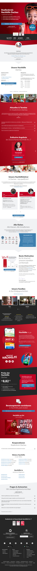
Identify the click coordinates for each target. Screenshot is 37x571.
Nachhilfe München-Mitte (5, 463)
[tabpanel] (6, 98)
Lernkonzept (30, 269)
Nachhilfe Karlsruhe (22, 477)
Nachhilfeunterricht (30, 267)
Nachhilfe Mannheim (4, 479)
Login (34, 562)
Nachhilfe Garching (22, 462)
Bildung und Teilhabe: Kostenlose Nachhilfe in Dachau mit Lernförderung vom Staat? (16, 505)
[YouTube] (15, 543)
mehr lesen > (18, 117)
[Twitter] (10, 543)
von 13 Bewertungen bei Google (15, 35)
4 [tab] (20, 103)
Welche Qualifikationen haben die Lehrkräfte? (10, 495)
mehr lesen (9, 207)
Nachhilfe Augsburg (22, 474)
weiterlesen (18, 320)
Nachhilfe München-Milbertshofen (6, 460)
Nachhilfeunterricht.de (24, 561)
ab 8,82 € (20, 38)
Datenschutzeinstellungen (11, 562)
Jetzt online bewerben (10, 537)
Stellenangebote (5, 553)
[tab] (2, 238)
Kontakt (30, 562)
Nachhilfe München (4, 474)
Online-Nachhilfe (29, 553)
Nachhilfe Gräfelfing (4, 465)
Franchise (4, 550)
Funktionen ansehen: (23, 341)
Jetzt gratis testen (18, 157)
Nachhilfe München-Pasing (23, 460)
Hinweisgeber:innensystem (20, 562)
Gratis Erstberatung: (18, 162)
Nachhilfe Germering (22, 463)
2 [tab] (17, 103)
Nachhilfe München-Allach (5, 459)
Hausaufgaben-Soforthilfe (31, 554)
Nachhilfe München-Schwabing (6, 462)
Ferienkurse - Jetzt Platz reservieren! (11, 23)
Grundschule (18, 231)
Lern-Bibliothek (29, 555)
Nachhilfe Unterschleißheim (23, 459)
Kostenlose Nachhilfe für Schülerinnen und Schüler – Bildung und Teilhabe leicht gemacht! (16, 123)
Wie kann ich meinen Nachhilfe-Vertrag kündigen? (11, 507)
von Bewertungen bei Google (7, 318)
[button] (6, 98)
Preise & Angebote (16, 550)
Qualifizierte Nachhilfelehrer (17, 553)
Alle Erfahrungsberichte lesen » (18, 293)
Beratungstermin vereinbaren (9, 83)
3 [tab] (19, 103)
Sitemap (27, 562)
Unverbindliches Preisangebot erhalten (28, 385)
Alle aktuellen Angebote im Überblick (6, 511)
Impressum (31, 561)
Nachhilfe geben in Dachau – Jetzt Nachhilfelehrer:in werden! (13, 128)
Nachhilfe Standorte (30, 550)
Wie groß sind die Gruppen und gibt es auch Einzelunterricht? (13, 498)
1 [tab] (16, 103)
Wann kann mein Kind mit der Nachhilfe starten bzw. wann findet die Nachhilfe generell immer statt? (16, 501)
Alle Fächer (14, 554)
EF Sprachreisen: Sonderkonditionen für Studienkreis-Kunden (13, 448)
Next (35, 151)
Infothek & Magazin (6, 561)
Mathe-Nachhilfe (26, 235)
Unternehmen (13, 561)
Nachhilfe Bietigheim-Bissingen (6, 477)
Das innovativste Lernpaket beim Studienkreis (10, 130)
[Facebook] (4, 543)
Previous (1, 151)
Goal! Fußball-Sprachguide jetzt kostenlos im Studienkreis (12, 125)
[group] (18, 151)
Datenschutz (3, 562)
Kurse (28, 557)
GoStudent (18, 561)
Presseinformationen (16, 555)
